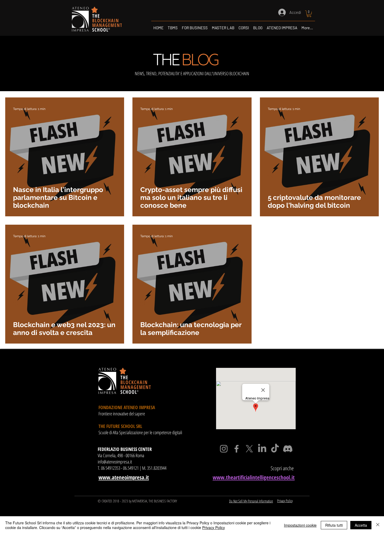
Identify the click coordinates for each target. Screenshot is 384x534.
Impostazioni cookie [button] (300, 525)
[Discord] (288, 449)
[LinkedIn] (262, 449)
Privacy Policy (213, 527)
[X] (249, 449)
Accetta (361, 525)
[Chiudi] (378, 525)
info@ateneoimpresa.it (115, 461)
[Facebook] (236, 449)
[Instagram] (224, 449)
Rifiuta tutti (334, 525)
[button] (309, 13)
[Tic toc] (275, 449)
